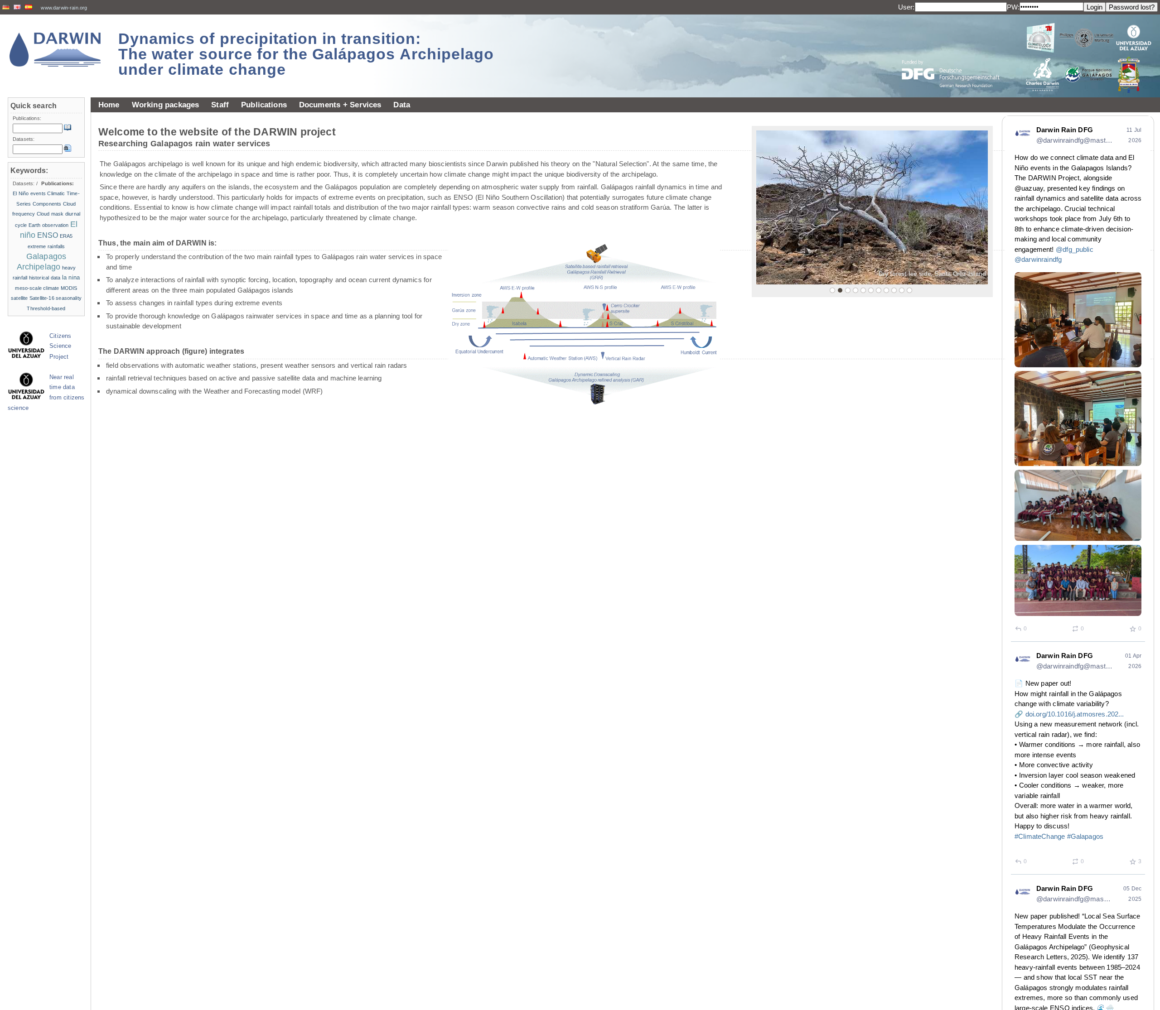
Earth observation (49, 225)
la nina (71, 277)
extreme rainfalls (46, 246)
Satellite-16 (41, 298)
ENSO (47, 235)
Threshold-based (46, 308)
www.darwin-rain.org (64, 7)
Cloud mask (50, 213)
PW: (1013, 7)
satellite (19, 298)
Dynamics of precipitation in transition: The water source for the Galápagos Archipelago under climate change (306, 54)
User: (906, 7)
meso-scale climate (37, 288)
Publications (264, 105)
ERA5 (66, 236)
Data (401, 105)
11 (909, 290)
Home (109, 105)
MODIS (69, 288)
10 (901, 290)
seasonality (69, 298)
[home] (55, 49)
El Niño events (29, 193)
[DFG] (956, 53)
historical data (45, 277)
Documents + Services (340, 105)
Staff (220, 105)
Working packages (165, 105)
